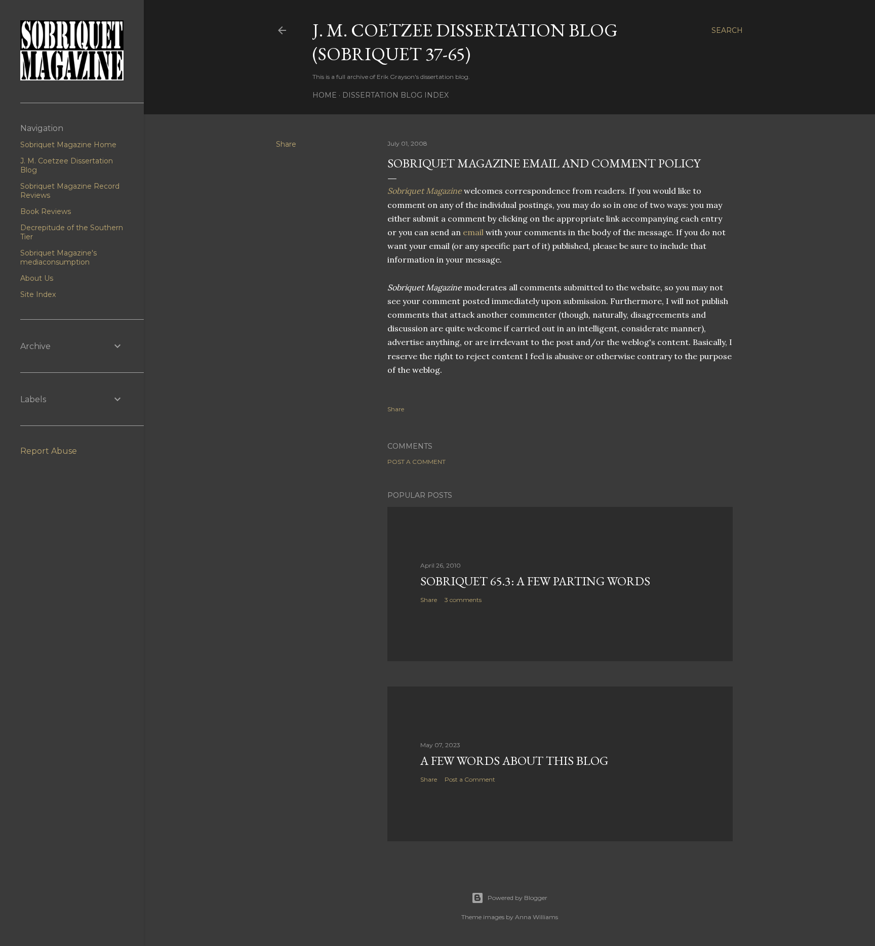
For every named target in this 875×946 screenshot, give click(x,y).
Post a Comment (416, 461)
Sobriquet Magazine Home (68, 144)
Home (324, 95)
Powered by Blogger (517, 897)
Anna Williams (536, 917)
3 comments (463, 600)
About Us (36, 278)
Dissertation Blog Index (395, 95)
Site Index (38, 294)
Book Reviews (45, 211)
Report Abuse (48, 451)
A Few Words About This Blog (514, 760)
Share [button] (286, 144)
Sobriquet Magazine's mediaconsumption (58, 257)
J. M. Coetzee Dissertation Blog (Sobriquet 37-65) (465, 42)
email (473, 232)
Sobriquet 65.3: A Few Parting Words (535, 581)
